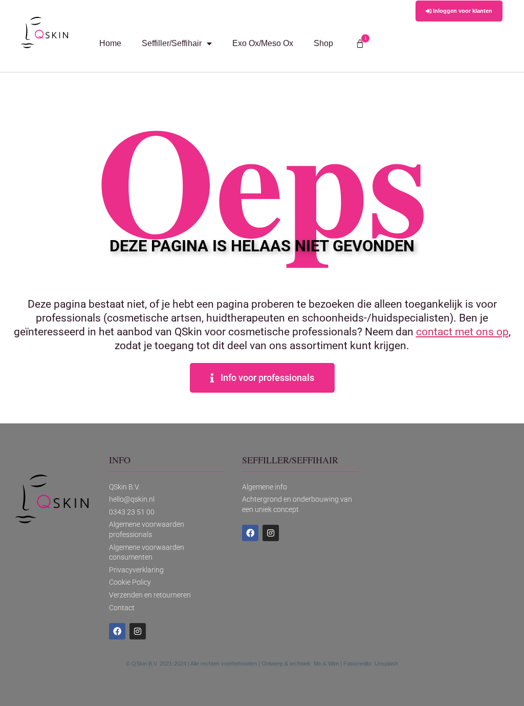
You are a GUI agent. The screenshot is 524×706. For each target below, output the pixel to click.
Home (110, 43)
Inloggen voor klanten (461, 11)
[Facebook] (117, 631)
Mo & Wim (326, 663)
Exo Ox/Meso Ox (262, 43)
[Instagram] (137, 631)
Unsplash (386, 663)
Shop (323, 43)
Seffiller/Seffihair (172, 43)
